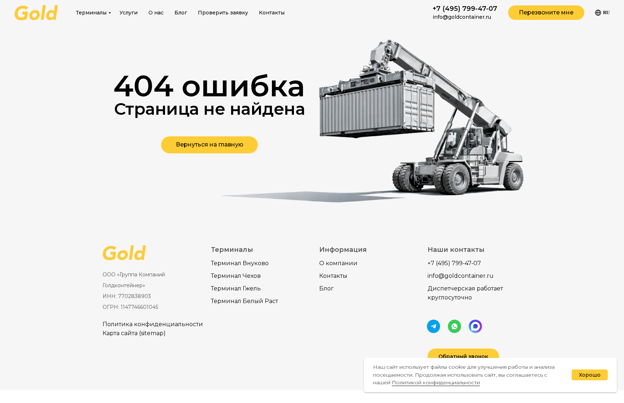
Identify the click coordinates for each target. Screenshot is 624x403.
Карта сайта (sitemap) (134, 333)
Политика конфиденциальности (153, 324)
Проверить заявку (223, 12)
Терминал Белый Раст (244, 301)
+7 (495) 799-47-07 (465, 9)
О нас (156, 12)
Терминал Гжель (236, 288)
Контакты (272, 12)
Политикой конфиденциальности (436, 382)
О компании (338, 263)
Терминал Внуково (240, 263)
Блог (180, 12)
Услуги (129, 12)
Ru (606, 12)
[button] (546, 12)
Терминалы (91, 12)
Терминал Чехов (236, 275)
